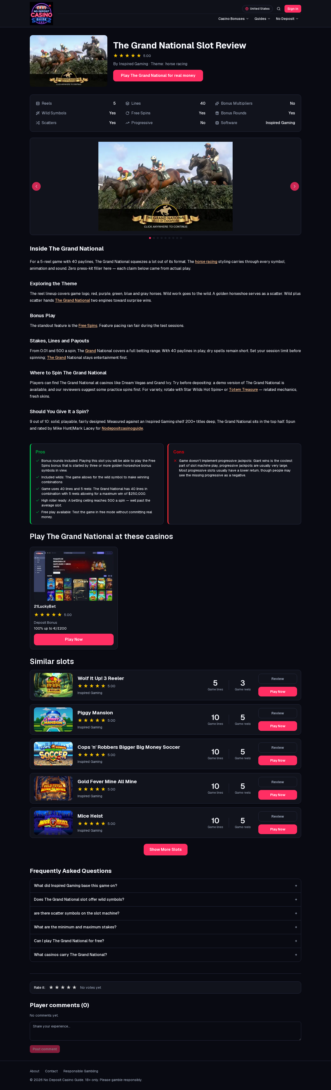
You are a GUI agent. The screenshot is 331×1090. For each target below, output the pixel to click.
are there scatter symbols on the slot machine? (165, 913)
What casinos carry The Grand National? (165, 954)
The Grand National (72, 300)
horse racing (206, 261)
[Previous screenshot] (36, 186)
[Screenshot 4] (162, 238)
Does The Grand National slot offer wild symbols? (165, 899)
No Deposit (285, 18)
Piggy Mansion (95, 713)
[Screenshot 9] (181, 238)
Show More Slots (166, 849)
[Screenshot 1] (150, 238)
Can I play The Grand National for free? (165, 940)
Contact (51, 1071)
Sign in (292, 9)
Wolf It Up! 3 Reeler (101, 678)
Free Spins (88, 325)
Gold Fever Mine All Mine (107, 781)
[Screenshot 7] (173, 238)
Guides (260, 18)
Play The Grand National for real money (158, 75)
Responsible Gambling (80, 1071)
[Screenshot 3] (158, 238)
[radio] (51, 987)
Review (277, 679)
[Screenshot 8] (177, 238)
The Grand (56, 357)
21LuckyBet (45, 606)
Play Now (74, 639)
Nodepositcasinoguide (122, 428)
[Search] (279, 9)
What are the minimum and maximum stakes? (165, 927)
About (34, 1071)
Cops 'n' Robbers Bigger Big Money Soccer (129, 747)
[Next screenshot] (294, 186)
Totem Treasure (243, 389)
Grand (90, 350)
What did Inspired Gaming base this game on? (165, 885)
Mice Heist (90, 816)
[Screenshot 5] (165, 238)
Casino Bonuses (231, 18)
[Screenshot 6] (169, 238)
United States (260, 9)
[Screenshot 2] (154, 238)
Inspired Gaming (90, 693)
